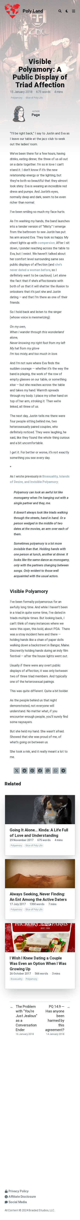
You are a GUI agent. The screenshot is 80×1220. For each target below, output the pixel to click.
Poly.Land (33, 11)
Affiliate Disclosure (22, 1196)
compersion (46, 243)
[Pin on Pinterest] (32, 771)
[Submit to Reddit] (24, 771)
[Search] (60, 11)
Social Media (18, 1202)
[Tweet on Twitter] (17, 771)
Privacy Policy (19, 1191)
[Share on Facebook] (40, 771)
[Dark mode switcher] (67, 11)
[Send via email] (48, 771)
